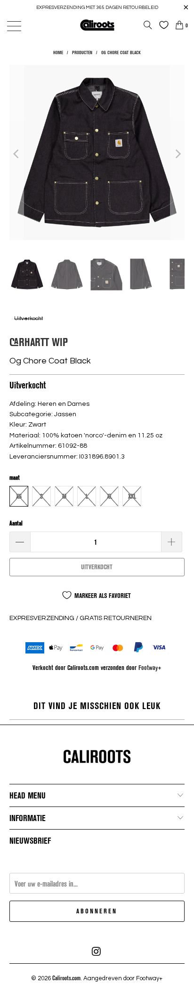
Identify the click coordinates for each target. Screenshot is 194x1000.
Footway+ (150, 667)
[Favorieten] (161, 25)
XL (109, 496)
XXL (132, 496)
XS (19, 496)
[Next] (177, 154)
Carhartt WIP (38, 341)
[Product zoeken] (148, 25)
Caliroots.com (66, 978)
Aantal (16, 523)
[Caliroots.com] (97, 24)
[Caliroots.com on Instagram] (96, 951)
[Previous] (16, 154)
